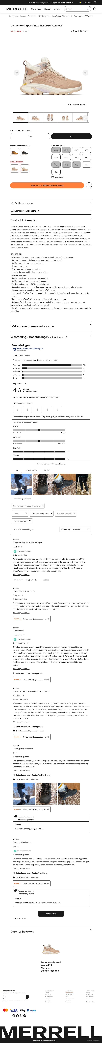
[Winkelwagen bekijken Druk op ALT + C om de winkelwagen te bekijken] (94, 8)
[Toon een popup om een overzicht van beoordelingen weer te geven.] (88, 31)
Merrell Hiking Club (90, 1001)
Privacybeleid (38, 1040)
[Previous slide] (29, 2)
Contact (47, 992)
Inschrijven (47, 999)
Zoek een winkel (69, 994)
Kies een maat (58, 146)
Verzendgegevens (49, 996)
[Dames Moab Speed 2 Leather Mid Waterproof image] (51, 948)
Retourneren (48, 994)
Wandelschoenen (89, 994)
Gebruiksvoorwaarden (5, 1000)
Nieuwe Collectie (89, 998)
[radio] (30, 136)
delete (67, 996)
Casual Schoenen (89, 996)
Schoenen (36, 9)
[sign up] (27, 997)
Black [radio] (24, 152)
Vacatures (68, 1001)
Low (30, 136)
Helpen (87, 2)
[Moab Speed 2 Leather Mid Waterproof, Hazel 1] (51, 72)
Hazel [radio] (14, 168)
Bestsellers (88, 999)
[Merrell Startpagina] (17, 9)
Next (85, 73)
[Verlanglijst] (94, 2)
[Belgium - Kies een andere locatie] (80, 3)
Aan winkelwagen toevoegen (47, 185)
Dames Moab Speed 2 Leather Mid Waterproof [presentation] (36, 25)
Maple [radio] (14, 152)
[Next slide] (72, 2)
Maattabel (59, 177)
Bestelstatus (48, 1001)
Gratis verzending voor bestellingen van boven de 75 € (51, 2)
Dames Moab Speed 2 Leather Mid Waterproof (51, 965)
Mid (71, 136)
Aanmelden (47, 998)
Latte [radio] (24, 168)
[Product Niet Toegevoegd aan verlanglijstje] (89, 185)
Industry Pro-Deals (70, 998)
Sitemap (34, 1040)
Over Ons (88, 992)
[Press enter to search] (88, 8)
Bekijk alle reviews (19, 918)
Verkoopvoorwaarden (44, 1040)
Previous (17, 73)
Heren (47, 9)
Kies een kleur (20, 146)
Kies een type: (20, 130)
